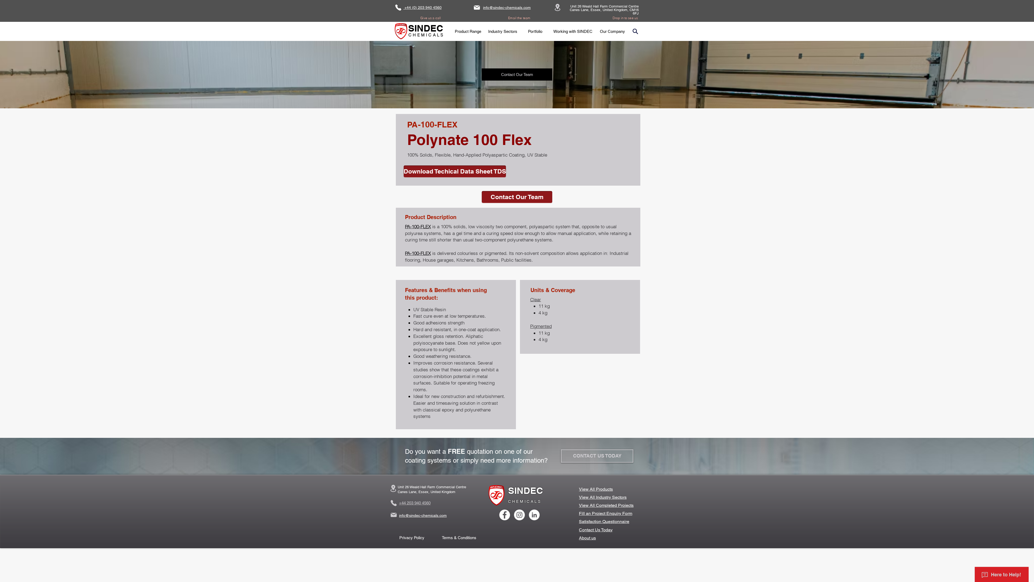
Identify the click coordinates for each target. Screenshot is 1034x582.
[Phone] (398, 7)
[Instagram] (519, 515)
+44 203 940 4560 (415, 503)
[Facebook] (504, 515)
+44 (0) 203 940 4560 (422, 7)
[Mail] (476, 7)
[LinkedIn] (534, 515)
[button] (468, 31)
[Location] (557, 7)
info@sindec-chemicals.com (507, 7)
